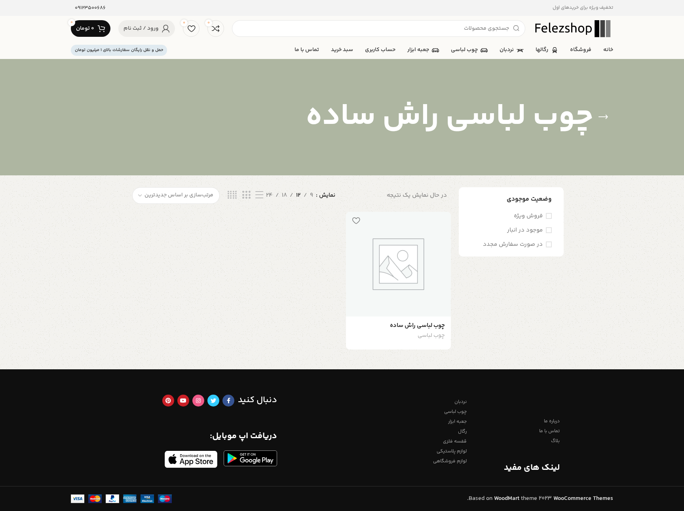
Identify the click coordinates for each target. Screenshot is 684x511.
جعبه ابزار (457, 422)
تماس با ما (549, 431)
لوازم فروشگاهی (450, 461)
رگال (462, 431)
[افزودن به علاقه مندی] (356, 221)
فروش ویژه (528, 216)
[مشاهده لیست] (259, 195)
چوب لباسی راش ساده (417, 325)
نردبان (460, 402)
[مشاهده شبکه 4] (232, 195)
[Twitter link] (213, 401)
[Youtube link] (183, 401)
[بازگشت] (603, 117)
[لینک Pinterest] (168, 401)
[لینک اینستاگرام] (198, 401)
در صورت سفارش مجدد (513, 244)
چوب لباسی (431, 336)
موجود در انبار (525, 230)
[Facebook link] (228, 401)
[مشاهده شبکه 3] (246, 195)
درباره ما (552, 421)
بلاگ (555, 441)
